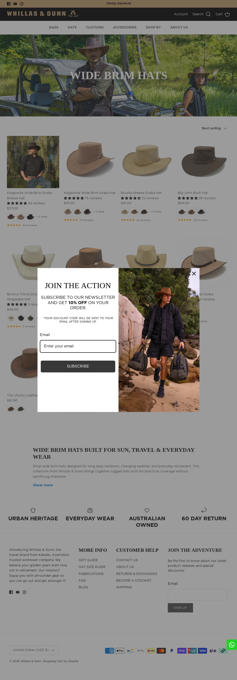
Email (45, 335)
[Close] (194, 273)
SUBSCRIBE (78, 366)
